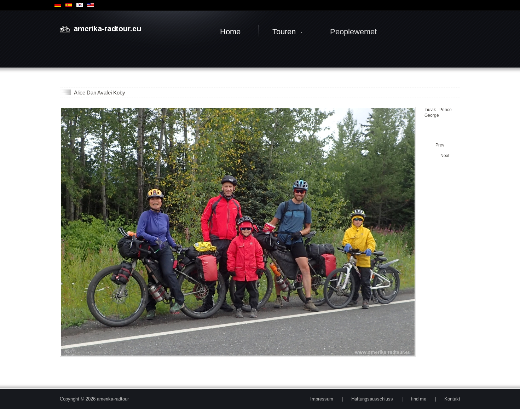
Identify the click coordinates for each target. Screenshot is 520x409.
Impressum (321, 399)
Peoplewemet (353, 31)
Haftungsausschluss (372, 399)
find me (418, 399)
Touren (284, 31)
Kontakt (452, 399)
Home (230, 31)
